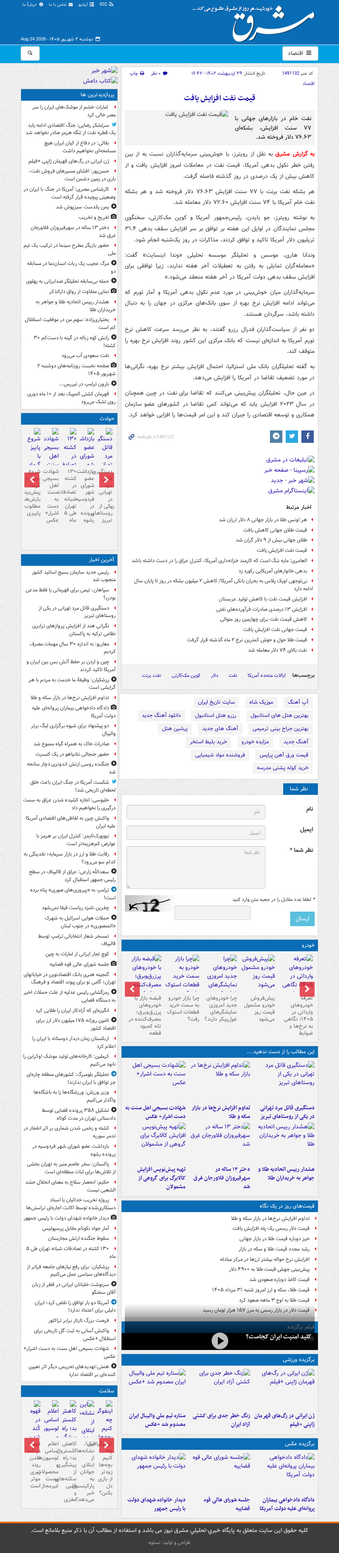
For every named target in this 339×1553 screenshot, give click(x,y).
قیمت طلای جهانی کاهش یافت (275, 530)
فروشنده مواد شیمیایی (220, 755)
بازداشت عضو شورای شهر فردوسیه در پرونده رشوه (87, 496)
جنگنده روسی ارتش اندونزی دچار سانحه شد (71, 768)
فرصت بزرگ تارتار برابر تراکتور (78, 1320)
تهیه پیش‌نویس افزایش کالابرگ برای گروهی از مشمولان (161, 1178)
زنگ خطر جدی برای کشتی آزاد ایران (221, 1420)
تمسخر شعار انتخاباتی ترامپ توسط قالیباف (77, 940)
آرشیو (84, 5)
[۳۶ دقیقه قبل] (284, 1473)
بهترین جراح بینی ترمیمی (280, 728)
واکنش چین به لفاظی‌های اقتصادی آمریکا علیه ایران (71, 822)
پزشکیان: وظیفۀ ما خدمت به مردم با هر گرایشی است (72, 684)
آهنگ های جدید (220, 728)
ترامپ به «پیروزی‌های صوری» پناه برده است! (73, 894)
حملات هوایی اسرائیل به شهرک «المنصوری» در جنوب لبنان (80, 922)
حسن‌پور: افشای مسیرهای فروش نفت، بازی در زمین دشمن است (72, 175)
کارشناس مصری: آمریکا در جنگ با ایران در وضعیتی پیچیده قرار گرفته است (70, 193)
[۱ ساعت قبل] (219, 1473)
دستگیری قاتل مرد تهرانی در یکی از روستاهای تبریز (287, 1112)
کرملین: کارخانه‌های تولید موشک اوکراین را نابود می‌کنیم (69, 1060)
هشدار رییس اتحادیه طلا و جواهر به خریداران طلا (286, 1174)
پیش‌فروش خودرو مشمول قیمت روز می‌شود (259, 1009)
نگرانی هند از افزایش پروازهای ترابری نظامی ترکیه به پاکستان (74, 630)
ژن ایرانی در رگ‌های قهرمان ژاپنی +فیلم (284, 1420)
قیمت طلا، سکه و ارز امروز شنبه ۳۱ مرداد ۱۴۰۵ (261, 1290)
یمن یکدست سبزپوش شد (82, 207)
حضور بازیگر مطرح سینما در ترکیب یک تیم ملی (70, 249)
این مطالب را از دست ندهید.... (281, 1051)
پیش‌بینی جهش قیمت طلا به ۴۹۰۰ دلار (269, 1269)
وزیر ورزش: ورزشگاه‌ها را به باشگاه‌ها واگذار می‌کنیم (74, 1096)
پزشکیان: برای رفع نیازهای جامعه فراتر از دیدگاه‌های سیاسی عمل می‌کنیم (71, 1271)
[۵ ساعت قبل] (284, 1389)
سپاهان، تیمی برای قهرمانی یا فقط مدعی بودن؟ (71, 594)
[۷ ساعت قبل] (284, 1142)
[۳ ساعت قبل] (155, 1081)
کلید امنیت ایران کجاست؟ (278, 1336)
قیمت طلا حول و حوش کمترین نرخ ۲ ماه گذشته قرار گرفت (247, 640)
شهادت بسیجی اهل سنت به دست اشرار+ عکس (155, 1112)
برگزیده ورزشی (299, 1359)
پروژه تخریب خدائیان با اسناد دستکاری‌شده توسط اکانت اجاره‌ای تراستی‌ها (71, 1204)
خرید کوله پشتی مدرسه (282, 767)
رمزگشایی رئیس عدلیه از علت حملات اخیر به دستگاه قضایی (70, 996)
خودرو (308, 945)
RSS (104, 5)
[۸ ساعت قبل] (219, 1142)
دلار (214, 675)
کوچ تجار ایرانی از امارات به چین (77, 954)
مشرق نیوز (256, 20)
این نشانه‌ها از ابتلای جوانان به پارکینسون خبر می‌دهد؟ (87, 1472)
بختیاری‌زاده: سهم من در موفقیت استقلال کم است (70, 323)
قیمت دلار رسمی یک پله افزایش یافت (271, 1228)
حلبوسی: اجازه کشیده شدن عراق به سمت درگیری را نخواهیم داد (69, 804)
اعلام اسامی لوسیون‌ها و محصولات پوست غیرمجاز (51, 1465)
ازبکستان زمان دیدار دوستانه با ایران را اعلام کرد (74, 1042)
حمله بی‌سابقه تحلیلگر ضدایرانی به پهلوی (67, 281)
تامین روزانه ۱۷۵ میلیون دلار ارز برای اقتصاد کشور (76, 1024)
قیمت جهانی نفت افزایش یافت (275, 629)
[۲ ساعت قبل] (155, 1473)
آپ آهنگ (298, 702)
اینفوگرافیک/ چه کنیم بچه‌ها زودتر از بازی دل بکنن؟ (105, 1468)
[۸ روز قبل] (144, 981)
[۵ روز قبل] (257, 973)
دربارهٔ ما (30, 5)
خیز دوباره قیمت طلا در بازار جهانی (274, 1239)
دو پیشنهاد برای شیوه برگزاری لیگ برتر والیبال (73, 729)
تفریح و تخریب (94, 217)
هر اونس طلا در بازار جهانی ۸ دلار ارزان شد (263, 520)
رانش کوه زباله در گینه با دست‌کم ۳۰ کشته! (74, 342)
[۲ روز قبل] (295, 981)
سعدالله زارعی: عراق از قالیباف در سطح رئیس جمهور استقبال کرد (72, 876)
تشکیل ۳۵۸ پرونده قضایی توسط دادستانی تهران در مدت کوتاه (79, 1114)
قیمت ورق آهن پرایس (284, 755)
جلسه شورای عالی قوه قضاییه (227, 1504)
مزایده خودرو (255, 741)
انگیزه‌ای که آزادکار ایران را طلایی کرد (72, 1010)
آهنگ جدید (296, 741)
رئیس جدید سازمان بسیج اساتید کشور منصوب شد (74, 576)
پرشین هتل (175, 728)
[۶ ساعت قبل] (219, 1389)
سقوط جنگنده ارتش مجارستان (78, 1238)
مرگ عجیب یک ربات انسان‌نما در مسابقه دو (71, 267)
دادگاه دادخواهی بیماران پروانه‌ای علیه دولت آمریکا (287, 1504)
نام (309, 809)
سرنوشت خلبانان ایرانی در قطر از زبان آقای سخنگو (74, 1288)
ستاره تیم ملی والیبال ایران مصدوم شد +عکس (157, 1420)
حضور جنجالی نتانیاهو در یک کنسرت (72, 754)
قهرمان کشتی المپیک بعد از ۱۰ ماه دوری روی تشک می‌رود (71, 398)
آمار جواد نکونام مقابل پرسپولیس (75, 1228)
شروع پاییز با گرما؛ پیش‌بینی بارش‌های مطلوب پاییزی (33, 492)
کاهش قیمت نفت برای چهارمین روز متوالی (263, 619)
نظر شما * (301, 850)
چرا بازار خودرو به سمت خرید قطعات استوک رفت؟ (183, 1009)
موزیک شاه (261, 702)
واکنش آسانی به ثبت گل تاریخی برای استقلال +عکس (75, 1335)
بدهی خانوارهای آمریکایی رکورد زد (273, 571)
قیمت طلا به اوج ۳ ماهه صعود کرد (274, 1300)
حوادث (107, 418)
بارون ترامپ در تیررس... (84, 384)
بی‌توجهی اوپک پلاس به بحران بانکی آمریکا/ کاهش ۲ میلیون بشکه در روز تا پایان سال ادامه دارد (223, 585)
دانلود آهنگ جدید (161, 715)
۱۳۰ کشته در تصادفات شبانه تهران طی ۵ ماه (69, 496)
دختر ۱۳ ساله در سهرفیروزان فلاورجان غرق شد (221, 1178)
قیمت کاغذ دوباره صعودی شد (279, 1280)
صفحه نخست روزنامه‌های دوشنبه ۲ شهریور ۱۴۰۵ (76, 370)
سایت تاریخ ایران (216, 702)
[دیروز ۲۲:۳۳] (155, 1142)
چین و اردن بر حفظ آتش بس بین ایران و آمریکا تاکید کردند (71, 666)
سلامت (106, 1391)
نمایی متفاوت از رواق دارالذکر (79, 291)
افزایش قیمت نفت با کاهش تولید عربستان (263, 599)
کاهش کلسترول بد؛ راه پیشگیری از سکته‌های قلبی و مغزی (69, 1472)
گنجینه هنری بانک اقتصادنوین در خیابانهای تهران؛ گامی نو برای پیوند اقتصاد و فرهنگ (70, 978)
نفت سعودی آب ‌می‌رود (85, 355)
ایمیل (306, 829)
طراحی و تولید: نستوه (169, 1542)
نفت (233, 675)
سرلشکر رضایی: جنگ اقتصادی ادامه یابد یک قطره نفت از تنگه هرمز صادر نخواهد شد (71, 129)
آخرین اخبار (101, 559)
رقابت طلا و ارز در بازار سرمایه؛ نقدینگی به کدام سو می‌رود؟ (70, 858)
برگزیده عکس (300, 1444)
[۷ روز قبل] (182, 976)
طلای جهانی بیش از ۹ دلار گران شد (271, 540)
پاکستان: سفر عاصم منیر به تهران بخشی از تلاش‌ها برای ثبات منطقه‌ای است (71, 1168)
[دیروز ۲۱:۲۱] (220, 1340)
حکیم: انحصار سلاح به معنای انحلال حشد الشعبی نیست (70, 1186)
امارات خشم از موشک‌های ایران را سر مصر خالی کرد (74, 111)
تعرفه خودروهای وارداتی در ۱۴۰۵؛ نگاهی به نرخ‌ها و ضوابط (298, 1015)
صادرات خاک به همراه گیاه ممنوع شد (71, 744)
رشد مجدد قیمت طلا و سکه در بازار (274, 1249)
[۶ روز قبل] (220, 981)
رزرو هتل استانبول (215, 715)
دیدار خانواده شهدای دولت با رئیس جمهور (156, 1504)
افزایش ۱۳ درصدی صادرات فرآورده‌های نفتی (261, 609)
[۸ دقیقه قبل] (284, 1081)
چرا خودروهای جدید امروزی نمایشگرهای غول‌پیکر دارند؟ (221, 1009)
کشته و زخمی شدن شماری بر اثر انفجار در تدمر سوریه (70, 1132)
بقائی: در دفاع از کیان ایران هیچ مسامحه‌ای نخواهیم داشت (80, 147)
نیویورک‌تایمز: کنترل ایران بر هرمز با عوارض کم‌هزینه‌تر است (76, 840)
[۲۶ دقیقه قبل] (219, 1081)
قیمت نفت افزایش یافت (219, 98)
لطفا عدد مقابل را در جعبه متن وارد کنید (273, 899)
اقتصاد (296, 53)
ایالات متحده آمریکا (267, 675)
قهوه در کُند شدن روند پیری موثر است (34, 1465)
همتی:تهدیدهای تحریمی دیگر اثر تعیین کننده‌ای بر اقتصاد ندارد (72, 1370)
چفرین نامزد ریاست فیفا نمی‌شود (75, 908)
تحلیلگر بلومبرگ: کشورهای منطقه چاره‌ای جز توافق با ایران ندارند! (71, 1078)
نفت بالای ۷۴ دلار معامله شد (277, 650)
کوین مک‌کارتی (186, 675)
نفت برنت (151, 675)
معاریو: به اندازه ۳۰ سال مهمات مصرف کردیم (73, 648)
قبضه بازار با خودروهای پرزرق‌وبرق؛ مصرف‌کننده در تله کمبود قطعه (145, 1015)
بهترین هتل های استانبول (279, 715)
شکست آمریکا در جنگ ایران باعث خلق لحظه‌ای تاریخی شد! (73, 786)
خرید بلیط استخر (208, 741)
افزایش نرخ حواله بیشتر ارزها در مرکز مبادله (265, 1259)
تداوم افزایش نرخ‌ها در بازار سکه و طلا (220, 1112)
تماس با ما (58, 5)
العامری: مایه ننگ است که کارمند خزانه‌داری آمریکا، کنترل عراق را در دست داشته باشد (219, 561)
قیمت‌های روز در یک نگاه (287, 1206)
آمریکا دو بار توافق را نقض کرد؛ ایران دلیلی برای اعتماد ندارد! (75, 1306)
